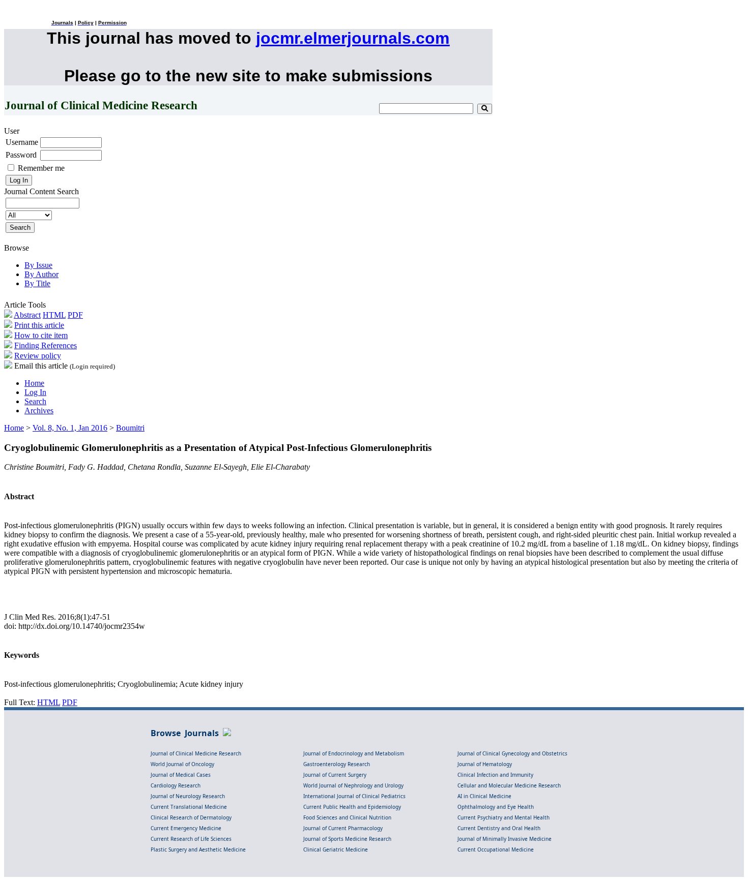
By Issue (38, 265)
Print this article (39, 325)
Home (34, 383)
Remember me (41, 168)
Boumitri (130, 427)
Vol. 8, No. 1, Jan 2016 (70, 427)
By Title (37, 283)
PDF (75, 315)
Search (35, 401)
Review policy (37, 355)
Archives (38, 410)
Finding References (45, 345)
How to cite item (41, 335)
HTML (54, 315)
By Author (41, 274)
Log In (35, 392)
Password (21, 154)
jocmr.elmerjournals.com (352, 38)
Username (22, 142)
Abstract (27, 315)
